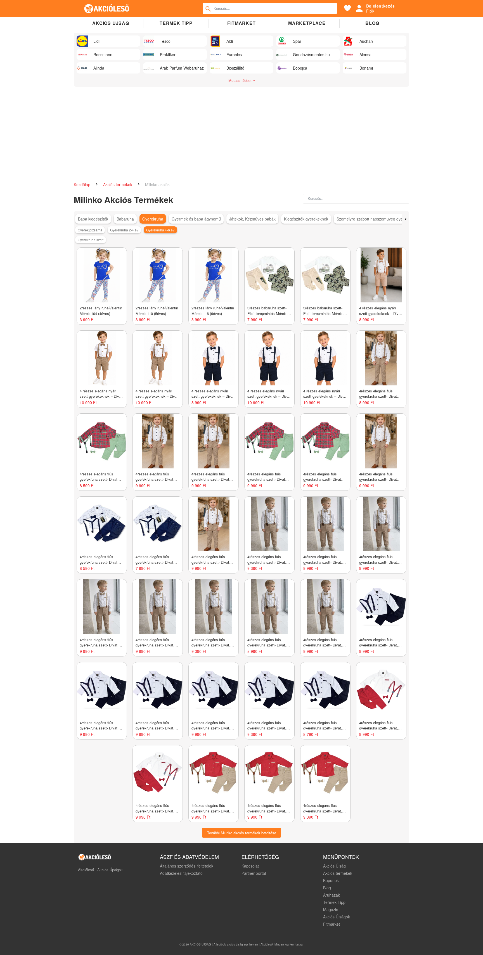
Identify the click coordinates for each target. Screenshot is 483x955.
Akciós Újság (334, 866)
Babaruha (125, 219)
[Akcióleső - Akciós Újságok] (107, 8)
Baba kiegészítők (93, 219)
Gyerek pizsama (90, 230)
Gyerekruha (152, 219)
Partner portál (254, 873)
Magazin (330, 909)
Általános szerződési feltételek (186, 866)
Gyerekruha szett (90, 239)
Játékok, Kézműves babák (252, 219)
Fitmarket (241, 23)
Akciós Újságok (336, 917)
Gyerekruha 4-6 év (160, 230)
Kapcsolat (250, 866)
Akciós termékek (118, 184)
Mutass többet (240, 80)
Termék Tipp (334, 902)
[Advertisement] (241, 131)
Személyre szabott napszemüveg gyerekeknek (378, 219)
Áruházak (331, 895)
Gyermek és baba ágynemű (196, 219)
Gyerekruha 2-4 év (124, 230)
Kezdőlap (82, 184)
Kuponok (331, 880)
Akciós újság (110, 23)
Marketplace (307, 23)
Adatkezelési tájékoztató (181, 873)
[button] (405, 219)
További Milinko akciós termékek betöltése (241, 832)
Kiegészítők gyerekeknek (306, 219)
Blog (372, 23)
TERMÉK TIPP (176, 23)
